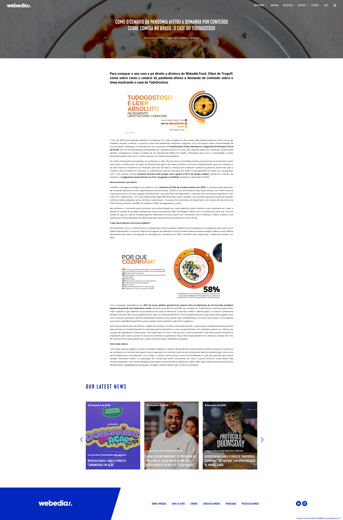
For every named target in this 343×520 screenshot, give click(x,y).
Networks (194, 37)
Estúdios (315, 5)
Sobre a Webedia (159, 503)
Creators (302, 5)
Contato (194, 503)
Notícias (275, 5)
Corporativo (97, 450)
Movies (184, 450)
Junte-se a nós (178, 503)
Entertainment (113, 450)
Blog (326, 5)
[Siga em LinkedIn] (298, 503)
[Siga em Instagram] (304, 503)
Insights (184, 37)
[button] (81, 439)
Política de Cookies (250, 503)
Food (176, 37)
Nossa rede (287, 5)
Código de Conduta (211, 503)
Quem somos (259, 5)
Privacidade (231, 503)
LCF (339, 518)
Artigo (169, 37)
